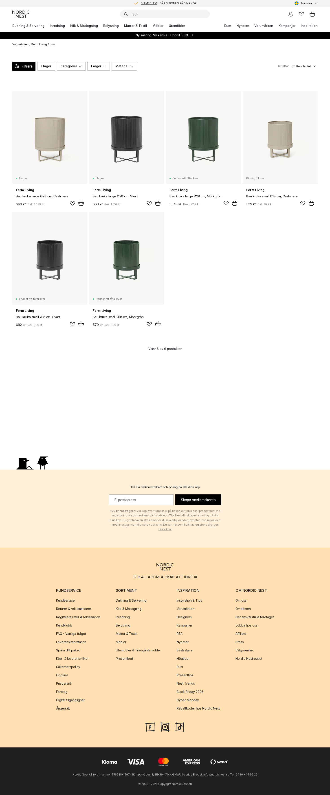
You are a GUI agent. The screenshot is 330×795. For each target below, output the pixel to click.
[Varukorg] (312, 14)
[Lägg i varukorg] (81, 203)
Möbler (157, 26)
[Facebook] (150, 726)
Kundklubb (64, 625)
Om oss (240, 600)
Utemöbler (177, 26)
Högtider (183, 658)
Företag (62, 692)
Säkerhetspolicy (68, 667)
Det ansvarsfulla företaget (254, 617)
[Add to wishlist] (72, 203)
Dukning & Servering (28, 26)
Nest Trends (186, 683)
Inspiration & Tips (189, 600)
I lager (46, 66)
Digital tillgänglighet (70, 700)
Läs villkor (165, 529)
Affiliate (240, 634)
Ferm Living (39, 44)
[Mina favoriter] (301, 14)
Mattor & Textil (135, 26)
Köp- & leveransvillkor (72, 658)
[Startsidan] (20, 14)
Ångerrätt (63, 708)
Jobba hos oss (246, 625)
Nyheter (242, 26)
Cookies (62, 675)
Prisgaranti (64, 683)
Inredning (57, 26)
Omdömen (243, 609)
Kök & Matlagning (84, 26)
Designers (184, 617)
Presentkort (124, 658)
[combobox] (306, 3)
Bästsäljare (185, 650)
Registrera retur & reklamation (78, 617)
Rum (227, 26)
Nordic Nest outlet (248, 658)
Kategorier (69, 66)
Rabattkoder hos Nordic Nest (198, 708)
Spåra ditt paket (68, 650)
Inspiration (309, 26)
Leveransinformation (71, 642)
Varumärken (263, 26)
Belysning (111, 26)
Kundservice (65, 600)
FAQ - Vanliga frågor (71, 634)
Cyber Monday (188, 700)
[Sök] (126, 14)
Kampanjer (287, 26)
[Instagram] (165, 726)
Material (121, 66)
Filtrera (27, 66)
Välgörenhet (244, 650)
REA (180, 634)
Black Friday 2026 (190, 692)
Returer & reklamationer (73, 609)
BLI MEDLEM (149, 3)
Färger (96, 66)
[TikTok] (179, 726)
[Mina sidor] (290, 14)
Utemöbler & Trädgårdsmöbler (138, 650)
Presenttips (185, 675)
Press (239, 642)
